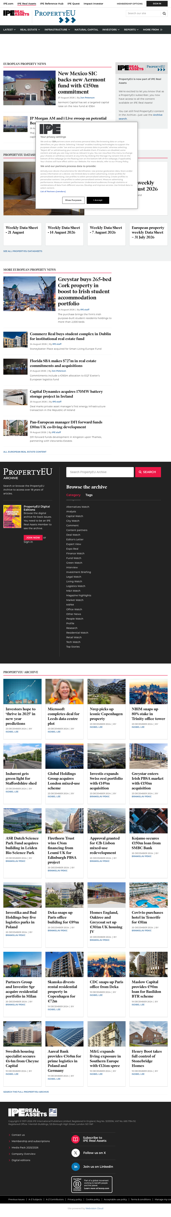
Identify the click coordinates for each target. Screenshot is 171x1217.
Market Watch (74, 600)
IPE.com (8, 3)
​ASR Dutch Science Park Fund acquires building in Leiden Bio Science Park (22, 845)
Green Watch (74, 562)
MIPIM (70, 604)
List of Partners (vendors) (53, 191)
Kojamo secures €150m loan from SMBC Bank (146, 843)
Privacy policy (75, 1199)
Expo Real (72, 548)
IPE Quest (73, 3)
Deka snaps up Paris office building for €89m (63, 917)
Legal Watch (73, 576)
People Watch (74, 618)
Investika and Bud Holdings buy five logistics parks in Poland (21, 919)
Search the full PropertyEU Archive (26, 1092)
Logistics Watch (75, 586)
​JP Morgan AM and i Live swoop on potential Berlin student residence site (68, 121)
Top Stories (73, 646)
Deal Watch (73, 534)
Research (71, 628)
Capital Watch (74, 516)
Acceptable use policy (115, 1199)
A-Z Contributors (55, 1199)
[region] (86, 165)
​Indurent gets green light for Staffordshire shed (21, 778)
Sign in (28, 541)
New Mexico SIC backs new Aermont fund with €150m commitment (82, 82)
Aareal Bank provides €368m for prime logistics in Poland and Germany (64, 1061)
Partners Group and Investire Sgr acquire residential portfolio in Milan (22, 989)
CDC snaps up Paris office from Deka (106, 984)
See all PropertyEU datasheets (22, 251)
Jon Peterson (87, 97)
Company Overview (24, 1153)
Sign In (157, 3)
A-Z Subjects (35, 1199)
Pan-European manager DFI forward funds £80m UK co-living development (66, 424)
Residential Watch (77, 632)
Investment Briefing (78, 572)
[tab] (73, 496)
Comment (72, 525)
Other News (73, 614)
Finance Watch (75, 553)
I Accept (98, 200)
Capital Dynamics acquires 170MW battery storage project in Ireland (66, 394)
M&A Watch (73, 590)
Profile (70, 623)
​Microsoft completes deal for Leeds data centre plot (63, 716)
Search (164, 13)
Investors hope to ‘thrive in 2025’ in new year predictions (21, 716)
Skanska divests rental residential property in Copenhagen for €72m (62, 992)
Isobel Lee (12, 731)
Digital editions (21, 1160)
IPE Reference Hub (51, 3)
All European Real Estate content (24, 452)
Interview (72, 567)
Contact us (18, 1134)
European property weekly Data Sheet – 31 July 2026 (148, 232)
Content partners (76, 530)
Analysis (71, 511)
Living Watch (74, 581)
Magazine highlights (78, 595)
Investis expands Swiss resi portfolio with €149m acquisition (106, 780)
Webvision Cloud (94, 1208)
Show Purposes (73, 200)
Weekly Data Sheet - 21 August (22, 230)
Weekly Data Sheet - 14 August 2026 (64, 230)
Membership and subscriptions (31, 1141)
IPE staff (84, 309)
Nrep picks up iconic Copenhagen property (106, 714)
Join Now (33, 537)
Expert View (73, 544)
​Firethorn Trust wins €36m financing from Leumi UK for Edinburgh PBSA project (62, 850)
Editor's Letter (74, 539)
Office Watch (74, 609)
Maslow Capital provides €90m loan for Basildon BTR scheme (146, 989)
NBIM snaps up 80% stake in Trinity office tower (148, 714)
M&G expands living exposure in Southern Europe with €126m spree (105, 1058)
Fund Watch (73, 558)
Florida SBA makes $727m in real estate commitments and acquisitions (63, 363)
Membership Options (130, 3)
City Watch (72, 520)
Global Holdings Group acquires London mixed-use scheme (64, 780)
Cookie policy (93, 1199)
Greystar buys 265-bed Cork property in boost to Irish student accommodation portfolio (84, 291)
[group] (152, 29)
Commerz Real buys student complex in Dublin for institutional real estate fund (70, 336)
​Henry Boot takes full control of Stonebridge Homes (147, 1058)
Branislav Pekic (100, 796)
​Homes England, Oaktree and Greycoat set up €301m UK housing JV (106, 922)
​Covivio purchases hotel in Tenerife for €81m (147, 917)
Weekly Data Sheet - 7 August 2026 (106, 230)
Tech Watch (73, 642)
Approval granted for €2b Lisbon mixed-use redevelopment (105, 845)
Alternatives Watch (77, 506)
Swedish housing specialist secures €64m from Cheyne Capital (22, 1058)
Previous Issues (16, 1199)
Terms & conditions (141, 1199)
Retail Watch (74, 637)
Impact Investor (93, 3)
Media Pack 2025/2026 (25, 1147)
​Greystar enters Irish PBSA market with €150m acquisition (147, 780)
